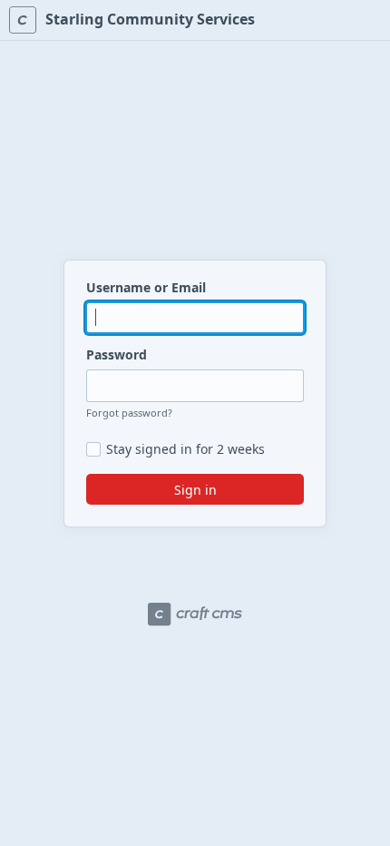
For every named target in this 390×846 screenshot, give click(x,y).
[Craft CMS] (195, 614)
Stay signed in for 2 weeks (185, 449)
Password (116, 354)
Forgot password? (129, 412)
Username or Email (146, 287)
